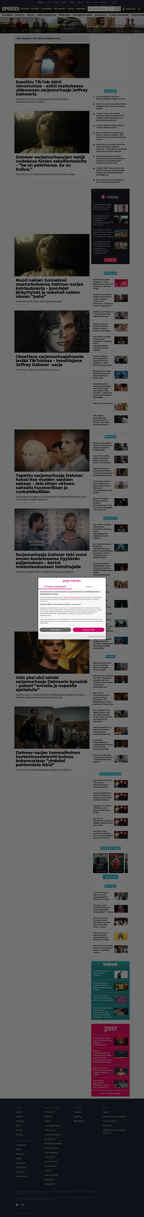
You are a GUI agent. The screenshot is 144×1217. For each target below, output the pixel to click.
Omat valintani (55, 630)
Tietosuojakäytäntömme (96, 636)
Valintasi (89, 587)
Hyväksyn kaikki (88, 630)
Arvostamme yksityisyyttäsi (55, 586)
